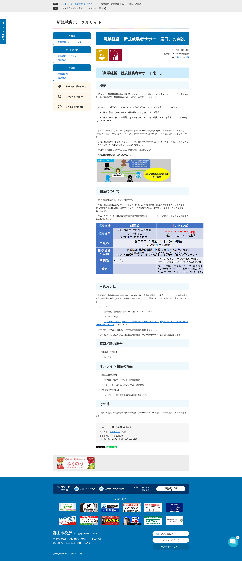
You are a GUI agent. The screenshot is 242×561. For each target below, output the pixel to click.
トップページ (66, 4)
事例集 (72, 68)
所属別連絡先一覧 (169, 534)
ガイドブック (72, 50)
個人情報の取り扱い (170, 547)
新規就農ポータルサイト (86, 4)
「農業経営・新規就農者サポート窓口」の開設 (81, 8)
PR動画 (71, 36)
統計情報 (145, 490)
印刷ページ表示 (182, 57)
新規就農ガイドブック (68, 56)
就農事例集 (63, 74)
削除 (105, 8)
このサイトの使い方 (170, 540)
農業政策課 (115, 432)
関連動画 (62, 60)
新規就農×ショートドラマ (69, 42)
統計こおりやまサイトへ (171, 489)
